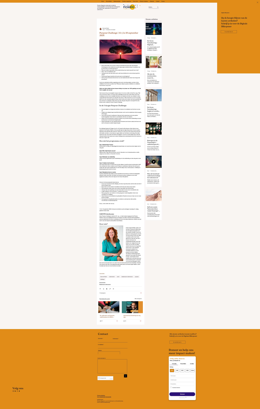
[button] (258, 2)
